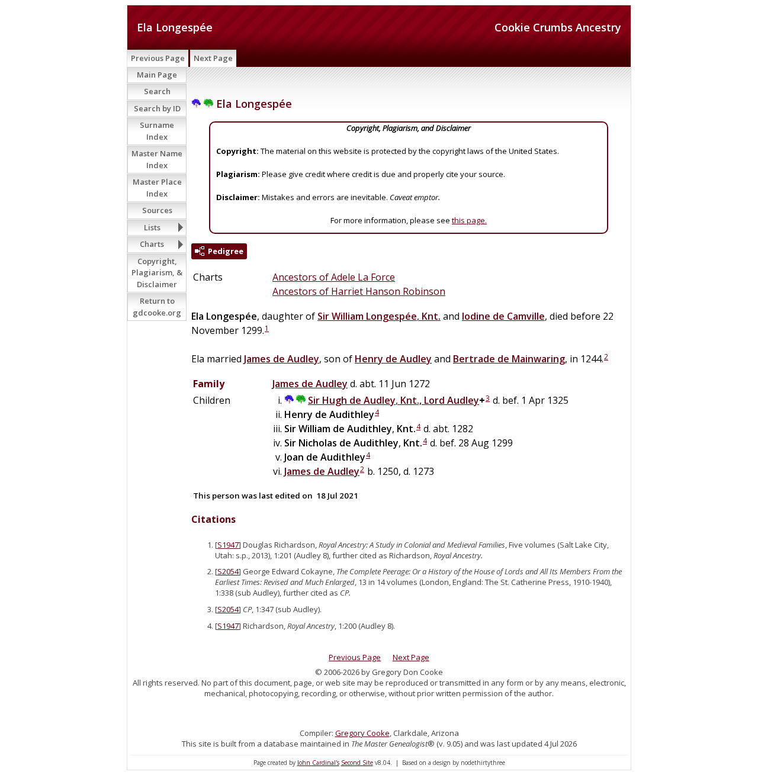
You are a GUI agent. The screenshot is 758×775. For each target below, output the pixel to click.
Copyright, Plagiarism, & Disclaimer (156, 273)
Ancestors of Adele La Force (333, 277)
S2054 (228, 571)
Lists (152, 227)
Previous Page (158, 58)
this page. (469, 220)
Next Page (213, 58)
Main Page (157, 74)
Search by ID (157, 108)
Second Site (357, 762)
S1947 (228, 544)
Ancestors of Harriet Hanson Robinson (358, 291)
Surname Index (157, 131)
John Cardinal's (318, 762)
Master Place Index (157, 187)
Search (157, 91)
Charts (152, 244)
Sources (157, 210)
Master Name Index (156, 159)
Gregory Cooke (362, 733)
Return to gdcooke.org (157, 306)
